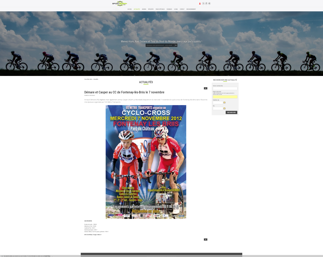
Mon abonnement (191, 9)
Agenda (144, 9)
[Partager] (209, 3)
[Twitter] (203, 3)
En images (169, 9)
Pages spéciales (160, 9)
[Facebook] (206, 3)
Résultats (151, 9)
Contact (182, 9)
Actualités (137, 9)
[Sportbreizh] (116, 9)
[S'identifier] (199, 4)
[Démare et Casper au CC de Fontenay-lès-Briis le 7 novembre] (146, 162)
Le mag (176, 9)
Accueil (130, 9)
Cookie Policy (47, 255)
